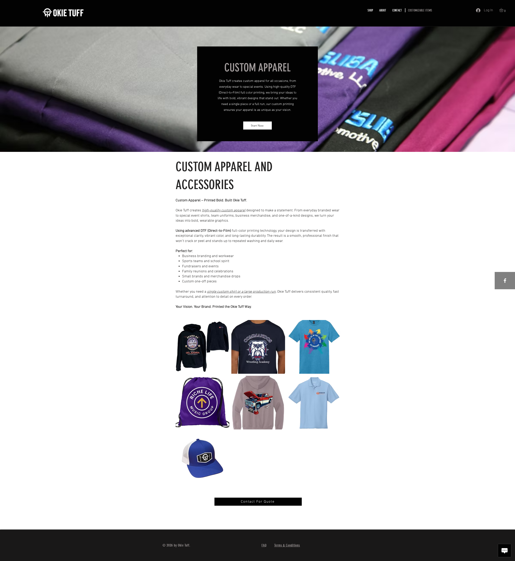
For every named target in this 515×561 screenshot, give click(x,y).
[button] (503, 10)
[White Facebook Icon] (505, 281)
